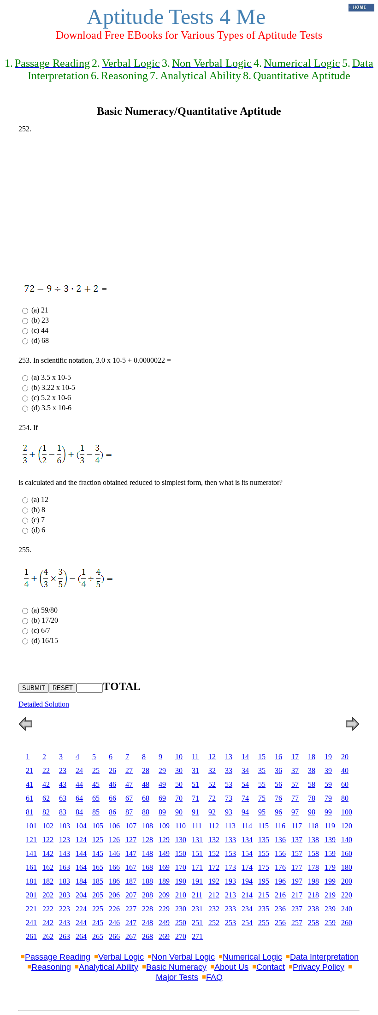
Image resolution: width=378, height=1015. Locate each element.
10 (179, 757)
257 (296, 922)
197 (296, 881)
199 (330, 881)
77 (295, 798)
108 (147, 826)
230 (180, 909)
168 (147, 867)
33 (228, 770)
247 (130, 922)
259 (330, 922)
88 (145, 812)
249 (164, 922)
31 (195, 770)
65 (96, 798)
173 (230, 867)
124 (81, 840)
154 (247, 853)
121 (31, 840)
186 (114, 881)
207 (130, 895)
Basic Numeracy (176, 967)
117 (296, 826)
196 (280, 881)
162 (47, 867)
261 (31, 936)
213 (230, 895)
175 (263, 867)
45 (96, 784)
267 (130, 936)
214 (247, 895)
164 (81, 867)
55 (262, 784)
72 (212, 798)
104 (81, 826)
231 (197, 909)
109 (164, 826)
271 (197, 936)
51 (195, 784)
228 (147, 909)
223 (64, 909)
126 (114, 840)
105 (97, 826)
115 (263, 826)
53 (228, 784)
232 (213, 909)
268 (147, 936)
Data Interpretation (324, 957)
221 (31, 909)
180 (346, 867)
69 (162, 798)
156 (280, 853)
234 (247, 909)
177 (296, 867)
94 (245, 812)
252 (213, 922)
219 (330, 895)
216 (280, 895)
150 (180, 853)
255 (263, 922)
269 (164, 936)
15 (262, 757)
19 (328, 757)
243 (64, 922)
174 (247, 867)
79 (328, 798)
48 (145, 784)
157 (296, 853)
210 (180, 895)
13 (228, 757)
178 (313, 867)
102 (47, 826)
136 (280, 840)
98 (311, 812)
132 (213, 840)
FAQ (214, 977)
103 (64, 826)
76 (278, 798)
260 (346, 922)
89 (162, 812)
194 (247, 881)
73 (228, 798)
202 (47, 895)
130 (180, 840)
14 (245, 757)
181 (31, 881)
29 (162, 770)
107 (130, 826)
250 (180, 922)
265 (97, 936)
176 (280, 867)
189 (164, 881)
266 (114, 936)
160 (346, 853)
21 (29, 770)
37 (295, 770)
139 (330, 840)
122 (47, 840)
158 (313, 853)
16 (278, 757)
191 (197, 881)
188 (147, 881)
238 (313, 909)
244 (81, 922)
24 (79, 770)
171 (197, 867)
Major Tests (177, 977)
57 (295, 784)
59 (328, 784)
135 (263, 840)
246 (114, 922)
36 (278, 770)
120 (346, 826)
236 (280, 909)
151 (197, 853)
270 (180, 936)
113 (230, 826)
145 (97, 853)
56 (278, 784)
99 (328, 812)
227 (130, 909)
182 (47, 881)
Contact (270, 967)
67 (129, 798)
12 (212, 757)
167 (130, 867)
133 (230, 840)
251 (197, 922)
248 (147, 922)
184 (81, 881)
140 (346, 840)
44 (79, 784)
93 (228, 812)
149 (164, 853)
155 (263, 853)
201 (31, 895)
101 (31, 826)
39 (328, 770)
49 (162, 784)
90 (179, 812)
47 (129, 784)
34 (245, 770)
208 (147, 895)
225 (97, 909)
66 (112, 798)
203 (64, 895)
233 (230, 909)
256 (280, 922)
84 (79, 812)
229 (164, 909)
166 (114, 867)
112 (213, 826)
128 (147, 840)
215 (263, 895)
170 (180, 867)
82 (46, 812)
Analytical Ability (108, 967)
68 (145, 798)
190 (180, 881)
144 (81, 853)
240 (346, 909)
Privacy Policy (318, 967)
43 (62, 784)
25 (96, 770)
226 (114, 909)
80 (344, 798)
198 (313, 881)
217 (296, 895)
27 (129, 770)
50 (179, 784)
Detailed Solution (43, 704)
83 (62, 812)
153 (230, 853)
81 (29, 812)
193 (230, 881)
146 (114, 853)
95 (262, 812)
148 (147, 853)
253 (230, 922)
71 (195, 798)
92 (212, 812)
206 (114, 895)
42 (46, 784)
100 (346, 812)
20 (344, 757)
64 (79, 798)
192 (213, 881)
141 (31, 853)
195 (263, 881)
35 (262, 770)
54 (245, 784)
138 (313, 840)
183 (64, 881)
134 (247, 840)
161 (31, 867)
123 (64, 840)
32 (212, 770)
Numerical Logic (252, 957)
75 (262, 798)
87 (129, 812)
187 (130, 881)
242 (47, 922)
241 (31, 922)
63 (62, 798)
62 (46, 798)
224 (81, 909)
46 (112, 784)
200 (346, 881)
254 (247, 922)
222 (47, 909)
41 (29, 784)
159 (330, 853)
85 (96, 812)
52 (212, 784)
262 (47, 936)
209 (164, 895)
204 (81, 895)
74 (245, 798)
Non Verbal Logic (183, 957)
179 (330, 867)
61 (29, 798)
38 (311, 770)
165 (97, 867)
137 (296, 840)
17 (295, 757)
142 (47, 853)
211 (197, 895)
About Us (231, 967)
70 (179, 798)
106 (114, 826)
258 (313, 922)
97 (295, 812)
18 (311, 757)
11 (195, 757)
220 (346, 895)
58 (311, 784)
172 (213, 867)
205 (97, 895)
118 (313, 826)
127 (130, 840)
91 (195, 812)
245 (97, 922)
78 (311, 798)
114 (247, 826)
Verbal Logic (121, 957)
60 (344, 784)
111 (197, 826)
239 (330, 909)
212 (213, 895)
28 (145, 770)
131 (197, 840)
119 (330, 826)
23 (62, 770)
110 (180, 826)
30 (179, 770)
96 (278, 812)
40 (344, 770)
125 (97, 840)
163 (64, 867)
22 (46, 770)
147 (130, 853)
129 (164, 840)
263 (64, 936)
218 (313, 895)
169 (164, 867)
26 (112, 770)
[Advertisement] (189, 205)
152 (213, 853)
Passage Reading (57, 957)
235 (263, 909)
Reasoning (51, 967)
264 (81, 936)
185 (97, 881)
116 (280, 826)
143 (64, 853)
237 (296, 909)
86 (112, 812)
